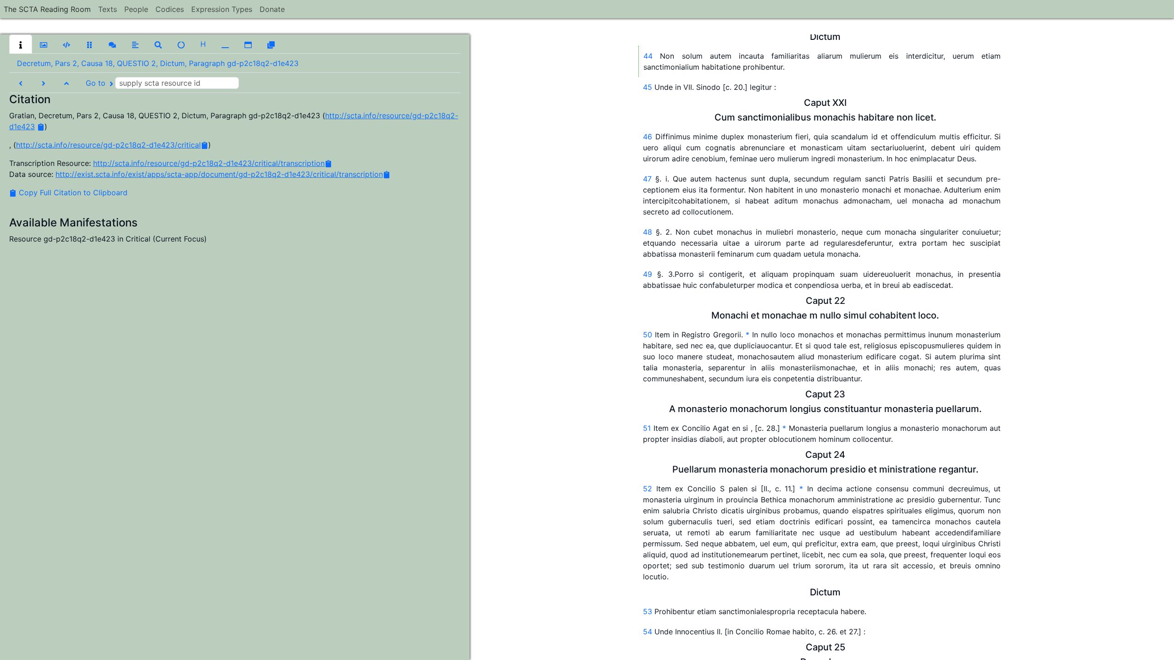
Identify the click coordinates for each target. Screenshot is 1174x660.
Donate (272, 9)
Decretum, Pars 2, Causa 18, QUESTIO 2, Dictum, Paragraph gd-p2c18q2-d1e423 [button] (158, 63)
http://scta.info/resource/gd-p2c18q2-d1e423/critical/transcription (209, 163)
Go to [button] (97, 83)
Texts (107, 9)
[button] (20, 44)
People (136, 9)
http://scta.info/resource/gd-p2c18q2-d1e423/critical (108, 144)
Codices (169, 9)
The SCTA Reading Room (47, 9)
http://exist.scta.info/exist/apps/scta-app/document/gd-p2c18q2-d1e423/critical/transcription (219, 174)
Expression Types (221, 9)
